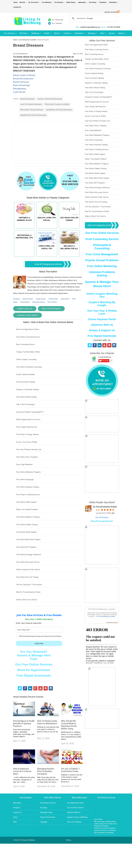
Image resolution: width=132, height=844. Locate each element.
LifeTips (67, 33)
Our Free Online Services (33, 664)
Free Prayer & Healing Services (28, 495)
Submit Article (24, 309)
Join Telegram (57, 23)
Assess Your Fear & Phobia (26, 442)
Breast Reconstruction (23, 79)
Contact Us (17, 7)
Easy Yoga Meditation (24, 464)
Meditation (79, 33)
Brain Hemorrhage (21, 85)
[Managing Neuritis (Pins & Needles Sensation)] (48, 763)
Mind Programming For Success (28, 419)
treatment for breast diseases (33, 115)
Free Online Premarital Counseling (29, 367)
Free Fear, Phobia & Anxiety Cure (28, 449)
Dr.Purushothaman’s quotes (102, 609)
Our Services (59, 2)
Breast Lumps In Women (24, 75)
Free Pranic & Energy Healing (27, 434)
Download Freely (46, 812)
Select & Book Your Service (26, 600)
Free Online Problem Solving (27, 525)
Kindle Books (53, 299)
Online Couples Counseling (26, 359)
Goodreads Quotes (112, 622)
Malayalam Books (38, 302)
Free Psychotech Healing (25, 382)
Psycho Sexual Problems (102, 260)
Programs (16, 808)
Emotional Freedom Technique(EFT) (29, 412)
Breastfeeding (19, 89)
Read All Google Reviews (102, 521)
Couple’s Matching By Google (102, 304)
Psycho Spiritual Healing (25, 374)
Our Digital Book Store (75, 803)
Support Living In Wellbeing (77, 817)
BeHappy (92, 33)
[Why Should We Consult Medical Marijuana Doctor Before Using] (72, 715)
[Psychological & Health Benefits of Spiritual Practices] (24, 715)
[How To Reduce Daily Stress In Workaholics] (48, 715)
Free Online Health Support (26, 502)
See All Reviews (101, 517)
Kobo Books (65, 299)
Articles (121, 33)
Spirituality (82, 2)
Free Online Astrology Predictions (28, 555)
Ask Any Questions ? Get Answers (29, 585)
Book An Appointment (33, 670)
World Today (70, 2)
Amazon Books (28, 299)
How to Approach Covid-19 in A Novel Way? (22, 771)
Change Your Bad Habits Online (28, 352)
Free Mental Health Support (26, 532)
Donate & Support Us (102, 330)
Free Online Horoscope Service (28, 562)
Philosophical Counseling (102, 246)
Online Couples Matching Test (101, 295)
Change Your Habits (27, 315)
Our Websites (46, 2)
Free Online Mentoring (102, 266)
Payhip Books (25, 302)
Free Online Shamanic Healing (27, 487)
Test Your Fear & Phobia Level (102, 312)
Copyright (43, 822)
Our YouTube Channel (75, 808)
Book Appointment (51, 309)
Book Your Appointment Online (27, 329)
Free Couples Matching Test (26, 427)
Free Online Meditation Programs (28, 472)
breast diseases (27, 99)
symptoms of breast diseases (59, 110)
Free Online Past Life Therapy (27, 577)
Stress (56, 33)
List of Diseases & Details (27, 40)
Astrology (43, 808)
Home (16, 2)
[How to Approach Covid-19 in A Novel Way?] (24, 763)
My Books (16, 299)
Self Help (23, 33)
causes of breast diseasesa (49, 99)
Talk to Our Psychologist (25, 404)
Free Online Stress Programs (27, 457)
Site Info (22, 2)
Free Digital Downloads (33, 675)
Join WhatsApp (57, 20)
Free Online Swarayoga (25, 479)
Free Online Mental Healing (26, 397)
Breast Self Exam (21, 82)
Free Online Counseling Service (28, 337)
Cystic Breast (19, 92)
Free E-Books (52, 302)
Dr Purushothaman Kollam (106, 616)
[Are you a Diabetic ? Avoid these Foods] (72, 763)
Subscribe (39, 643)
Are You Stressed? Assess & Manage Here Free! (34, 655)
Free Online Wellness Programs (28, 517)
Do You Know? (33, 2)
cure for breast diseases (31, 104)
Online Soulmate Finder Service (28, 569)
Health (46, 33)
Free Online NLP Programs (26, 547)
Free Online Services (48, 803)
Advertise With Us (102, 324)
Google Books (41, 299)
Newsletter (17, 803)
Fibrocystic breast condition (57, 104)
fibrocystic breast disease (31, 110)
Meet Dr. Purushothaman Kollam (28, 592)
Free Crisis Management (102, 254)
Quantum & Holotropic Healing (27, 389)
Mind (102, 33)
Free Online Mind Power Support (28, 539)
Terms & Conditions (74, 822)
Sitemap (68, 840)
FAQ (14, 822)
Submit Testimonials (47, 817)
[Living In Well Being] (27, 23)
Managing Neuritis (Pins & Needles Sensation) (45, 771)
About (15, 817)
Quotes (112, 33)
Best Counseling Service (25, 344)
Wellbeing (35, 33)
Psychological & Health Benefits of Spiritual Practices (24, 723)
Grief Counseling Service (102, 239)
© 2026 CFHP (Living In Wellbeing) (24, 840)
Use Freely (92, 2)
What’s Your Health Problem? (27, 509)
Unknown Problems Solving (102, 273)
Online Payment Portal (102, 319)
